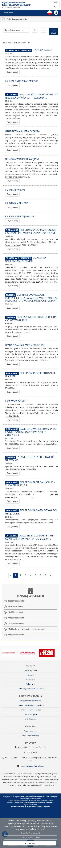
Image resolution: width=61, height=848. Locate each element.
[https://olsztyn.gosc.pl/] (19, 653)
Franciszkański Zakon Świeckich (25, 345)
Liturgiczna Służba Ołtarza (22, 131)
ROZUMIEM (30, 843)
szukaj (53, 32)
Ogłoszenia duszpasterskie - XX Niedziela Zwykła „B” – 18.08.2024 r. (31, 96)
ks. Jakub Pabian (15, 189)
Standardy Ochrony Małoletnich (25, 259)
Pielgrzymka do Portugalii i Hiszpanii (30, 374)
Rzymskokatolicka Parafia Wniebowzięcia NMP (16, 4)
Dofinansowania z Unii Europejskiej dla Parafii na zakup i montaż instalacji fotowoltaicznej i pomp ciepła (31, 297)
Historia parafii (42, 50)
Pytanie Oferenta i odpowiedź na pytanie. (29, 458)
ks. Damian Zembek (16, 203)
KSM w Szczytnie (15, 401)
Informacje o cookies (30, 837)
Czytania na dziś (30, 731)
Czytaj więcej (12, 72)
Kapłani (31, 675)
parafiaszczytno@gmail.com (32, 766)
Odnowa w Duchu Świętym (22, 159)
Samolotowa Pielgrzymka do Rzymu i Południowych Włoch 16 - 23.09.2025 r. (31, 431)
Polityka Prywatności (30, 833)
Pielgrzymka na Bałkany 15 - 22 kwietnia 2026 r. (30, 484)
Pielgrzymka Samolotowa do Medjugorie (31, 512)
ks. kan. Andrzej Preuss (19, 216)
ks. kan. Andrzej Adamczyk (21, 81)
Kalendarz (30, 679)
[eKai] (38, 653)
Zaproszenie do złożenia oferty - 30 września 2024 (31, 318)
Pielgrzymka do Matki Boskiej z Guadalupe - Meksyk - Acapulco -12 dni (30, 231)
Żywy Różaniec (31, 719)
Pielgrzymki (30, 684)
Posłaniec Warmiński (30, 735)
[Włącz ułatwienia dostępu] (57, 12)
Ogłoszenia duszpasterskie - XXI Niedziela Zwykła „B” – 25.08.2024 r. (29, 537)
